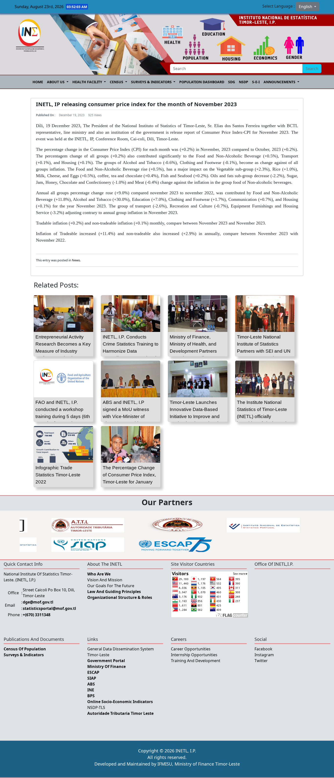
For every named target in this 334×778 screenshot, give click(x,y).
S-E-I (256, 82)
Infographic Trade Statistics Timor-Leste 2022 (57, 474)
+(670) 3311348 (36, 614)
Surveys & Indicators (152, 82)
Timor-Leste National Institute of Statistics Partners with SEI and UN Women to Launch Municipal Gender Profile (263, 351)
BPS (91, 695)
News (76, 260)
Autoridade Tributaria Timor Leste (120, 713)
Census (117, 82)
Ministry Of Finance (106, 666)
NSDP (243, 82)
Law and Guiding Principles (114, 591)
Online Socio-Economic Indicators (120, 701)
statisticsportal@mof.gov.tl (49, 608)
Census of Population (25, 649)
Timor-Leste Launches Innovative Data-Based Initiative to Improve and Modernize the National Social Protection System (196, 416)
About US (56, 82)
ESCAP (93, 672)
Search (312, 68)
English (306, 6)
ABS (91, 684)
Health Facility (87, 82)
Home (38, 82)
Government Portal (106, 660)
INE (90, 690)
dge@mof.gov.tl (38, 602)
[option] (88, 525)
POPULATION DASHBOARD (201, 82)
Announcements (280, 82)
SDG (231, 82)
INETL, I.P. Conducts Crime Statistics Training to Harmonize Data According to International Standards (130, 351)
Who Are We (99, 574)
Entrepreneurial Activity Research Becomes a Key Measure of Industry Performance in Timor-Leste (63, 351)
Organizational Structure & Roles (119, 597)
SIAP (91, 678)
